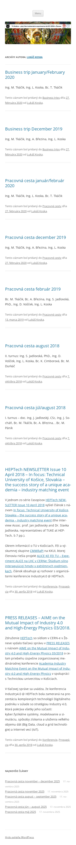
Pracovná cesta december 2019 (35, 237)
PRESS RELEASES (58, 643)
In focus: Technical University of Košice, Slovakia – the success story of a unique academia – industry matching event (37, 515)
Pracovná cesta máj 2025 (20, 812)
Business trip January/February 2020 (35, 74)
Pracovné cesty (51, 206)
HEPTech (26, 638)
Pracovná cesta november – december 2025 (32, 781)
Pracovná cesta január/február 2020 (34, 183)
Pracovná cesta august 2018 (32, 346)
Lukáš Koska (35, 57)
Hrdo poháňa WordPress (19, 837)
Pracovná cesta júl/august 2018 (35, 407)
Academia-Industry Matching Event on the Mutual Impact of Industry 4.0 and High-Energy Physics (38, 668)
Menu (38, 13)
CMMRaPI (36, 551)
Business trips (51, 98)
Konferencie (49, 586)
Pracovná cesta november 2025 (24, 791)
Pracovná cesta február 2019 (33, 289)
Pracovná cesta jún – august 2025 (26, 807)
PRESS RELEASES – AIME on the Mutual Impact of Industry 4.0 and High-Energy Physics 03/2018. (37, 623)
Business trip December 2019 (33, 129)
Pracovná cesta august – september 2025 (30, 796)
